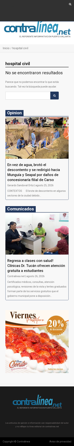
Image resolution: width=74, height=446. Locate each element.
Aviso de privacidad (60, 441)
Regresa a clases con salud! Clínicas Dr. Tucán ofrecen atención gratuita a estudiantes (36, 266)
